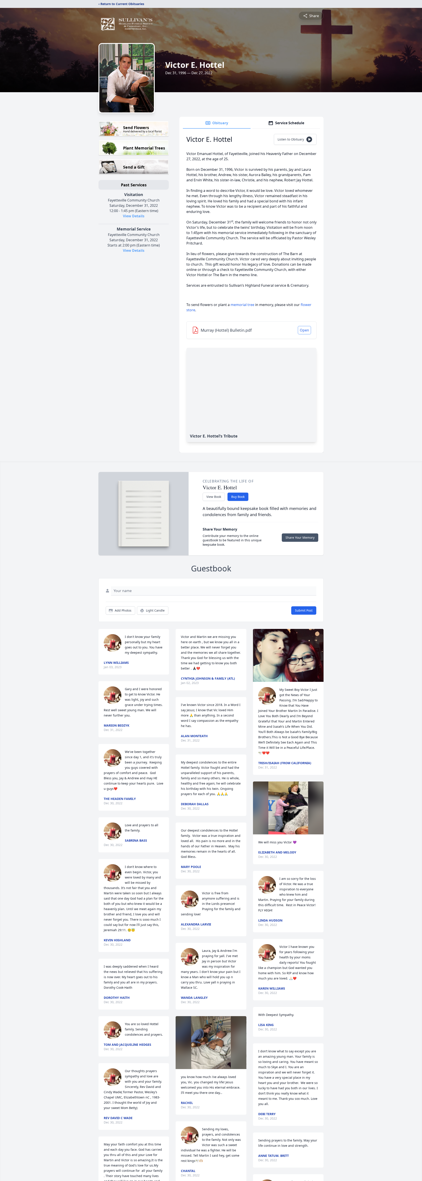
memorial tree (242, 304)
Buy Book (238, 497)
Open (304, 330)
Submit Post (304, 610)
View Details (133, 216)
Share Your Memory (300, 537)
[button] (211, 1042)
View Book (213, 497)
